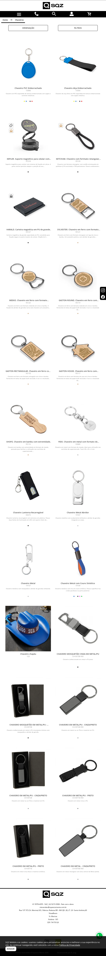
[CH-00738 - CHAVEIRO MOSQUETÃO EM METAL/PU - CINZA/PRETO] (28, 699)
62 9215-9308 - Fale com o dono (61, 904)
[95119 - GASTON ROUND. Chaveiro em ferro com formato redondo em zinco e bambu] (78, 275)
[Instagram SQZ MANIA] (50, 931)
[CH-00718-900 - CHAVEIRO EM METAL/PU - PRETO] (78, 770)
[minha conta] (71, 14)
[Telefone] (36, 14)
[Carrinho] (89, 14)
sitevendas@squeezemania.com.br (53, 907)
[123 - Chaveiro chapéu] (28, 628)
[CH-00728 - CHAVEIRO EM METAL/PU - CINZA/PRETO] (28, 770)
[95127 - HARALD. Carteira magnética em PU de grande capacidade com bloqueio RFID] (28, 204)
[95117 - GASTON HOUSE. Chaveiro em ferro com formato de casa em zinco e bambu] (78, 346)
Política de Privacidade (69, 945)
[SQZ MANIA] (53, 6)
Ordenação (28, 28)
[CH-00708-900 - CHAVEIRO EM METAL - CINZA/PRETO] (78, 841)
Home (5, 20)
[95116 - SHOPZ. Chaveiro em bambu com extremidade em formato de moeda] (28, 416)
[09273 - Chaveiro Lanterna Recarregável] (28, 487)
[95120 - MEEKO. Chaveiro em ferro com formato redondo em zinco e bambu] (28, 275)
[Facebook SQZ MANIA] (56, 933)
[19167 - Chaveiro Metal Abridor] (78, 487)
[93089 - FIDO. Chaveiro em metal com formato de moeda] (78, 416)
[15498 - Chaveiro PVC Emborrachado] (28, 63)
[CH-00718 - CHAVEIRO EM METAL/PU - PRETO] (28, 841)
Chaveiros (19, 20)
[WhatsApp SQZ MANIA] (99, 936)
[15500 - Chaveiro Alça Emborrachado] (78, 63)
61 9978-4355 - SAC (40, 904)
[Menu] (18, 14)
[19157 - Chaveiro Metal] (28, 558)
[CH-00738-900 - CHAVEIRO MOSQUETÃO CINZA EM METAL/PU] (78, 628)
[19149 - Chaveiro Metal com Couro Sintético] (78, 558)
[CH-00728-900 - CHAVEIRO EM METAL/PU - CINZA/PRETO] (78, 699)
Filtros (78, 28)
